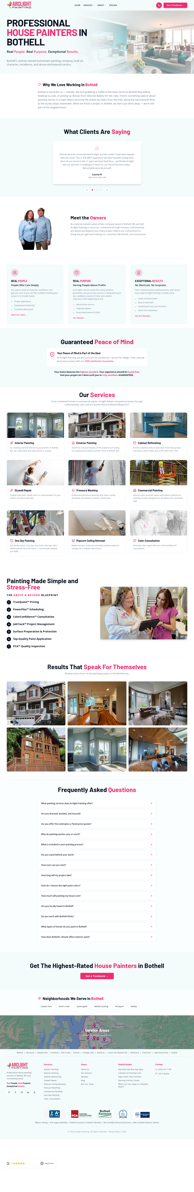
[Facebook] (15, 1092)
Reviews (84, 1076)
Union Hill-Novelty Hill (117, 1052)
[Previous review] (86, 190)
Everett (76, 1052)
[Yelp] (34, 1092)
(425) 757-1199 (164, 1069)
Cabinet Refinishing (52, 1076)
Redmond (134, 1052)
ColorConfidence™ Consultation (33, 616)
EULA (124, 1131)
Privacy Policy (114, 1131)
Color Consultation (52, 1099)
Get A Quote (163, 1073)
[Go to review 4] (99, 190)
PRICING (113, 5)
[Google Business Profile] (9, 1092)
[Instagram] (21, 1092)
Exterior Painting (51, 1073)
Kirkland (54, 1052)
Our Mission (86, 1073)
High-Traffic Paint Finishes (129, 1076)
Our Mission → (79, 318)
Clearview (146, 1052)
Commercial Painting (53, 1091)
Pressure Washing (52, 1088)
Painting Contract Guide (128, 1080)
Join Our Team (87, 1084)
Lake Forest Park (161, 1052)
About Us (85, 1069)
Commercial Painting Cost (129, 1073)
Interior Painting (51, 1069)
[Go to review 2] (94, 190)
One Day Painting (51, 1095)
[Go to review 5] (101, 190)
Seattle (174, 1052)
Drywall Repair (50, 1080)
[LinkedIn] (28, 1092)
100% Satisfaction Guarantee (99, 361)
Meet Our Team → (19, 315)
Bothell (20, 1052)
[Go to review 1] (92, 190)
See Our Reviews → (143, 316)
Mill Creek (65, 1052)
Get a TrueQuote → (175, 5)
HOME (77, 5)
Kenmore (30, 1052)
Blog (83, 1080)
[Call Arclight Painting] (159, 5)
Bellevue (101, 1052)
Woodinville (42, 1052)
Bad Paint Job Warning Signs (130, 1069)
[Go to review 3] (97, 190)
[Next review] (107, 190)
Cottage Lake (88, 1052)
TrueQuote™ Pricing (26, 602)
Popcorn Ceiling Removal (55, 1084)
